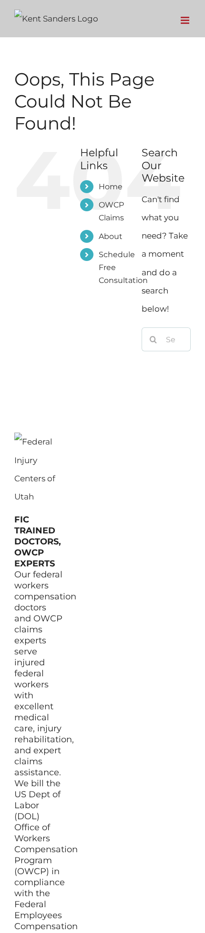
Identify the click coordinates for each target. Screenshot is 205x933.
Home (111, 186)
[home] (38, 441)
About (111, 236)
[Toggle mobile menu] (186, 20)
